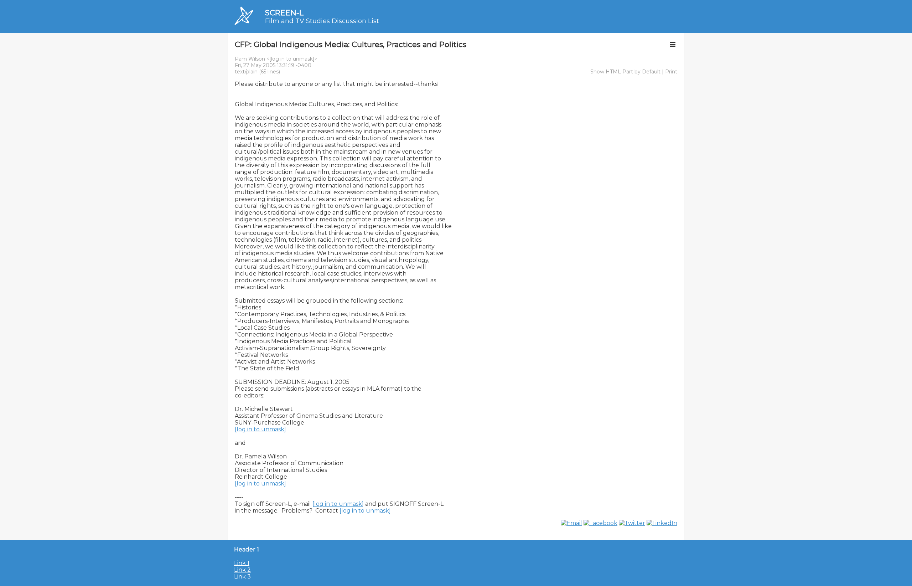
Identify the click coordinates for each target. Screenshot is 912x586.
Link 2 (242, 569)
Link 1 (241, 563)
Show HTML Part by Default (625, 71)
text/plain (246, 71)
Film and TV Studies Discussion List (322, 21)
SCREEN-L (284, 12)
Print (671, 71)
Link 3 (242, 576)
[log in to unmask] (292, 59)
